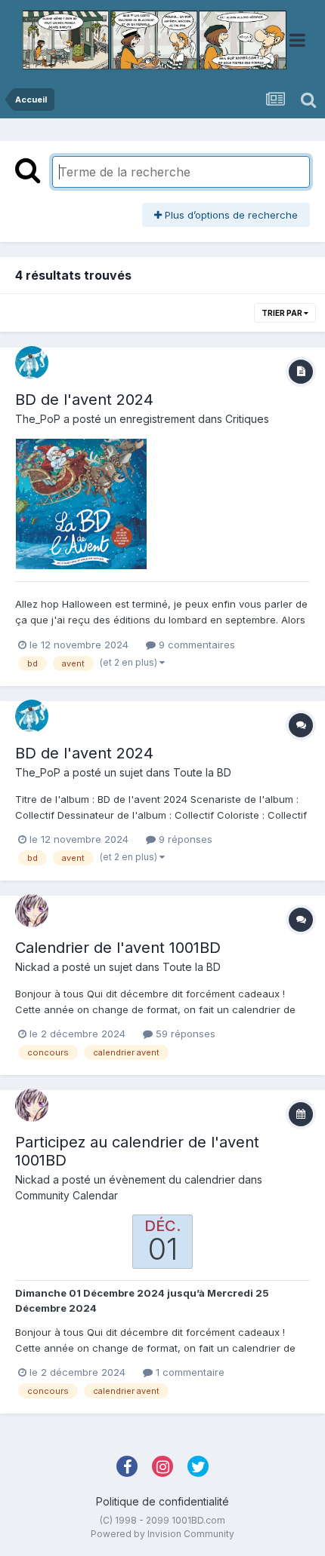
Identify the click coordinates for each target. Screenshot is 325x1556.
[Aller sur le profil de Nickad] (31, 910)
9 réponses (184, 839)
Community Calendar (66, 1195)
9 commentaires (195, 645)
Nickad (32, 966)
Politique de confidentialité (162, 1501)
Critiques (247, 418)
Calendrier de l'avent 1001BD (118, 948)
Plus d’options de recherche (230, 215)
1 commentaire (188, 1372)
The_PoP (37, 418)
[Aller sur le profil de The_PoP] (31, 362)
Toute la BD (202, 772)
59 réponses (184, 1034)
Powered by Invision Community (162, 1533)
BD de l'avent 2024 (84, 400)
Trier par (283, 312)
